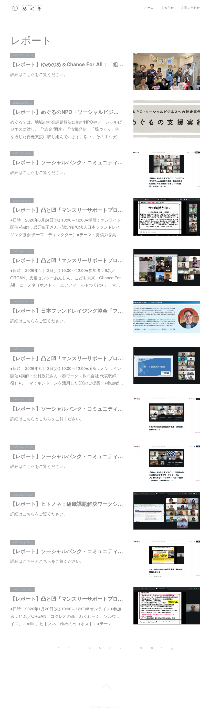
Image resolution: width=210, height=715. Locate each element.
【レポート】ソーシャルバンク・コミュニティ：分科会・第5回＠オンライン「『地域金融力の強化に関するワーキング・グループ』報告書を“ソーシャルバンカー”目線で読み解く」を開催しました (66, 456)
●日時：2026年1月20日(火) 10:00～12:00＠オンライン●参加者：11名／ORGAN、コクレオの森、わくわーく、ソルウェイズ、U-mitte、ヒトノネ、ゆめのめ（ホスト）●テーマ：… (65, 616)
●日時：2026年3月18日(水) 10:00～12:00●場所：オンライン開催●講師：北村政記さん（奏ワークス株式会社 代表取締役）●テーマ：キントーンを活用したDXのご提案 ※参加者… (66, 375)
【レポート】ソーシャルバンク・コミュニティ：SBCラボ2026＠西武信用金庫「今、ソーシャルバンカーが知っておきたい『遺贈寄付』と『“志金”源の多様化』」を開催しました (66, 408)
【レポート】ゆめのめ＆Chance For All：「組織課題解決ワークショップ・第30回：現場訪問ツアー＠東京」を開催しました (66, 64)
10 (151, 648)
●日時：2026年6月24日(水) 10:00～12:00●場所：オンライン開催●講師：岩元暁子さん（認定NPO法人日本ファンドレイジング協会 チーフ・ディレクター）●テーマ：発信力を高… (65, 227)
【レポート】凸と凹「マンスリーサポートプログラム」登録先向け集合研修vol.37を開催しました (66, 358)
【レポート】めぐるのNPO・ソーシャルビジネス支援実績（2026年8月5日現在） (66, 111)
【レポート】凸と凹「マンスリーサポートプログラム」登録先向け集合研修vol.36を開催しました (66, 598)
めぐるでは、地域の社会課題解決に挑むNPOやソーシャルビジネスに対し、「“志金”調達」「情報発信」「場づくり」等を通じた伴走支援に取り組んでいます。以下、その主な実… (66, 129)
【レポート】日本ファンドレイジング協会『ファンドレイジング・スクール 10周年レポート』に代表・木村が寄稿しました (66, 310)
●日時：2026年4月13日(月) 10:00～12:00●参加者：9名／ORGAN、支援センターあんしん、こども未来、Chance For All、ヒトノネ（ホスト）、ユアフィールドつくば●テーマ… (65, 277)
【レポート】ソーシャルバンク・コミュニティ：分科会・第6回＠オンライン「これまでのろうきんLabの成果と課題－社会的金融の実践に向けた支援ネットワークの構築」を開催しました (66, 162)
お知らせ (167, 7)
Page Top (105, 686)
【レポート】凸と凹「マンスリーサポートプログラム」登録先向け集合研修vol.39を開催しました (66, 209)
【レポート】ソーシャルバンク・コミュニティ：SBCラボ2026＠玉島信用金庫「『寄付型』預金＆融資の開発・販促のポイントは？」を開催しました (66, 551)
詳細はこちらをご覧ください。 (39, 74)
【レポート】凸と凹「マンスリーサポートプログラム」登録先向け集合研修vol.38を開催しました (66, 260)
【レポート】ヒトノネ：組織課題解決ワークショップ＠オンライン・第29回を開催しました (66, 503)
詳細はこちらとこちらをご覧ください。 (47, 419)
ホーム (149, 7)
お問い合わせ (190, 7)
